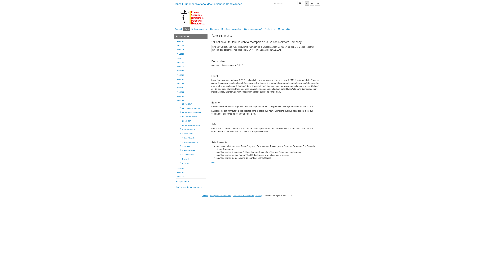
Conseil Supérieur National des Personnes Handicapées (208, 4)
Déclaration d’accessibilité (243, 195)
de (318, 3)
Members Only (284, 29)
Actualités (236, 29)
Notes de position (199, 29)
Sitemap (258, 195)
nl (312, 3)
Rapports (214, 29)
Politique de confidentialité (220, 195)
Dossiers (225, 29)
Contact (205, 195)
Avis (187, 29)
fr (306, 3)
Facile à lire (270, 29)
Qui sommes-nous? (253, 29)
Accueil (178, 29)
